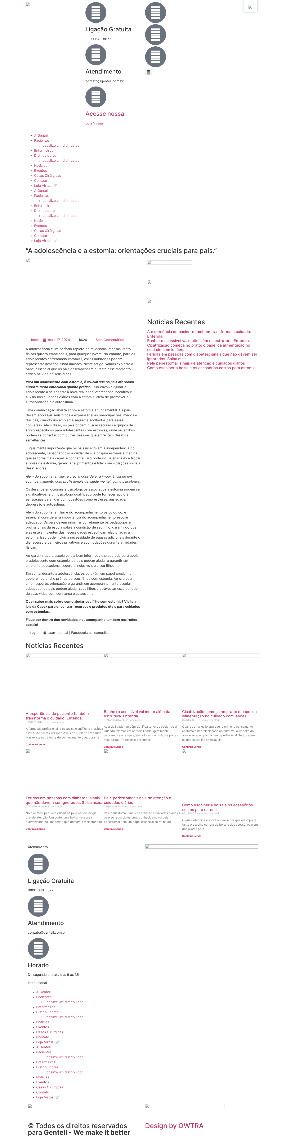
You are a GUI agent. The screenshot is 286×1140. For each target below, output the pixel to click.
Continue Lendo (35, 744)
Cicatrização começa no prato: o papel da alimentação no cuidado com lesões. (219, 713)
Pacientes (41, 140)
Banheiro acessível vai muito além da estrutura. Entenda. (198, 340)
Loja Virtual (94, 123)
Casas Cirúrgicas (47, 175)
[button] (148, 72)
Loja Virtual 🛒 (46, 185)
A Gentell (41, 135)
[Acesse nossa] (95, 96)
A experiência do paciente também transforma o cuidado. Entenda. (57, 715)
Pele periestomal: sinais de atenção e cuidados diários (196, 363)
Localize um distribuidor (62, 145)
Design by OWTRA (174, 1126)
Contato (40, 180)
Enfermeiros (43, 150)
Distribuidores (45, 155)
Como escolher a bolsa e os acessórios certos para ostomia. (201, 368)
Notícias (40, 165)
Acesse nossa (104, 113)
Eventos (40, 170)
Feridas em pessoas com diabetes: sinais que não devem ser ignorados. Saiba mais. (64, 800)
